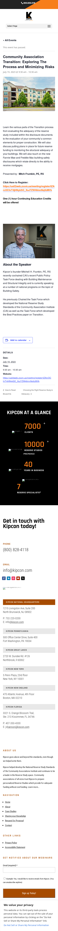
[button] (49, 28)
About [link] (7, 806)
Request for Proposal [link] (14, 820)
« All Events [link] (9, 40)
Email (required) (10, 865)
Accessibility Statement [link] (15, 847)
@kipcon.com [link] (17, 622)
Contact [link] (8, 825)
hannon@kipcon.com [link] (18, 726)
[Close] (55, 902)
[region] (29, 915)
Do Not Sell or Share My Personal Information (26, 925)
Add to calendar (18, 340)
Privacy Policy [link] (11, 842)
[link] (29, 16)
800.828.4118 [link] (29, 3)
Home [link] (7, 802)
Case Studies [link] (10, 811)
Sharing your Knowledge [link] (15, 816)
